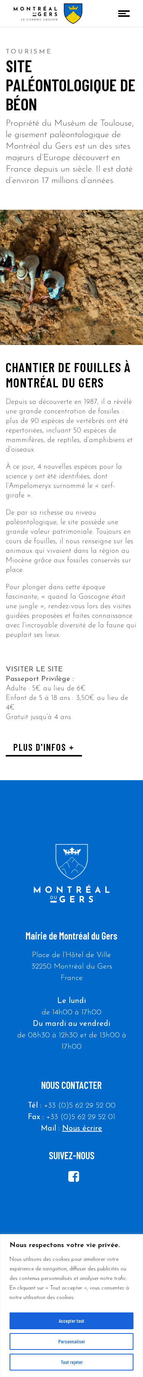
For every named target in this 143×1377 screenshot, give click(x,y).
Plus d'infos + (43, 747)
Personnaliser (71, 1341)
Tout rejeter (72, 1362)
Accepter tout (71, 1320)
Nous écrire (82, 1128)
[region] (71, 1305)
